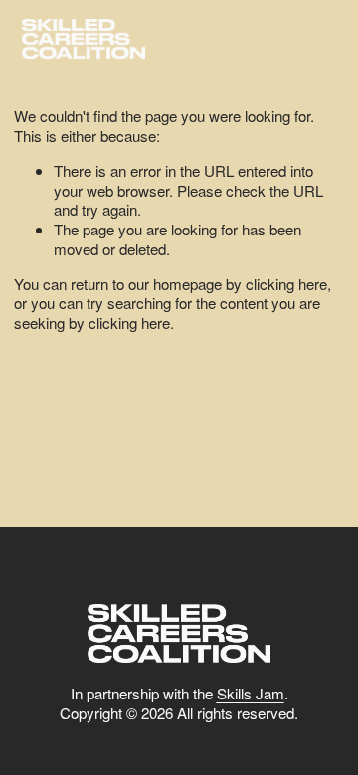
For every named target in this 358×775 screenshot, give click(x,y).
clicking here (286, 283)
